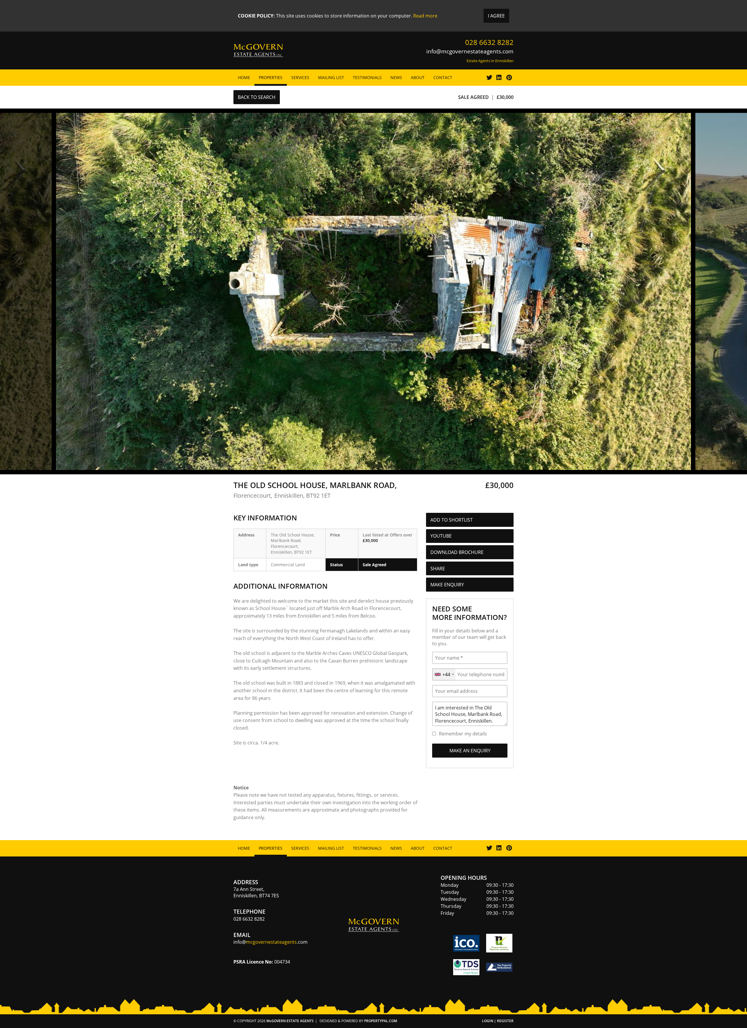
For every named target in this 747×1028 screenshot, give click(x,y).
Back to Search (256, 97)
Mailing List (331, 77)
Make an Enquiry (470, 750)
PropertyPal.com (380, 1020)
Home (244, 77)
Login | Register (498, 1020)
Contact (442, 77)
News (396, 77)
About (418, 77)
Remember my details (463, 733)
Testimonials (367, 77)
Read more (425, 16)
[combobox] (443, 674)
